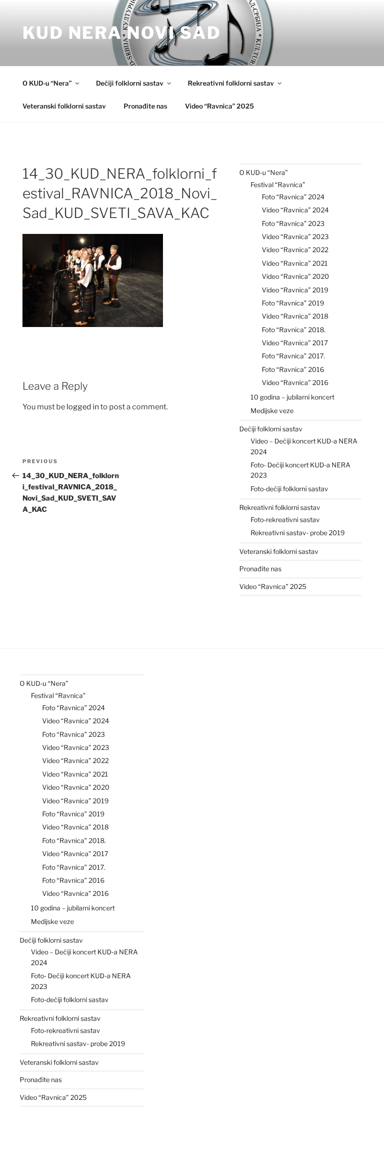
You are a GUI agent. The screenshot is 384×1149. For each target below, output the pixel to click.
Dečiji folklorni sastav (129, 83)
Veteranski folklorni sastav (64, 106)
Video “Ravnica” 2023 (295, 236)
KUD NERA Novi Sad (121, 32)
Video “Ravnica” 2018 (295, 316)
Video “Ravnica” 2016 (295, 382)
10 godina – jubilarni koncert (292, 397)
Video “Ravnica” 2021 (295, 263)
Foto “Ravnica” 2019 (293, 303)
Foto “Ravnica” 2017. (293, 356)
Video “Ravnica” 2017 (295, 343)
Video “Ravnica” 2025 (219, 106)
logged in (82, 406)
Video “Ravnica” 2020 (295, 276)
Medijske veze (272, 411)
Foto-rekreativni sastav (285, 520)
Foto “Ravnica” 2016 (293, 369)
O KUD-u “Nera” (47, 83)
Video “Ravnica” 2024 (295, 210)
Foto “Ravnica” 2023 (293, 223)
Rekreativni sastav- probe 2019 (298, 533)
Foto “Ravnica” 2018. (293, 330)
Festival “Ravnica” (278, 185)
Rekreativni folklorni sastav (231, 83)
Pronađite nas (145, 106)
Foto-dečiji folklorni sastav (289, 489)
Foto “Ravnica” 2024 (293, 197)
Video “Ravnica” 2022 (295, 250)
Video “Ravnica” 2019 (295, 290)
